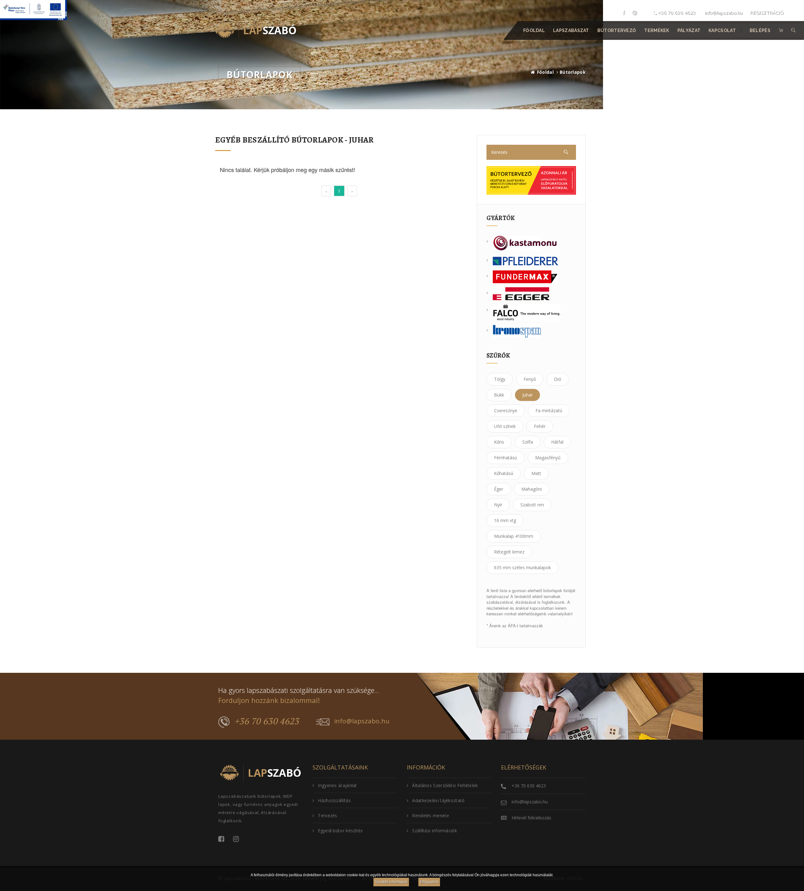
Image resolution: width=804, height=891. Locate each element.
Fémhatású (505, 458)
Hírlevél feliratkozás (531, 818)
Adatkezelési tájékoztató (438, 800)
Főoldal (534, 30)
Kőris (499, 442)
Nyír (498, 505)
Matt (536, 473)
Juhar (527, 395)
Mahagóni (531, 489)
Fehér (540, 426)
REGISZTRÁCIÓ (767, 12)
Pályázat (688, 30)
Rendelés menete (430, 815)
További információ (391, 882)
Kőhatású (503, 473)
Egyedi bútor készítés (340, 831)
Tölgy (499, 379)
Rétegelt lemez (509, 552)
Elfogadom (429, 882)
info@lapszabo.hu (723, 12)
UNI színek (505, 426)
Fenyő (530, 379)
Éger (498, 489)
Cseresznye (505, 410)
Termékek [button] (656, 30)
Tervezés (327, 815)
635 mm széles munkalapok (522, 567)
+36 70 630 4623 (676, 12)
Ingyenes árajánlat (337, 785)
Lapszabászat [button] (571, 30)
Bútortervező (616, 30)
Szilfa (527, 442)
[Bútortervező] (531, 179)
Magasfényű (548, 458)
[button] (793, 30)
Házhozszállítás (334, 800)
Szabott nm (532, 505)
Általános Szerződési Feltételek (445, 785)
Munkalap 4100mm (513, 536)
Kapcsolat (722, 30)
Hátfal (557, 442)
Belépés (760, 30)
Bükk (499, 395)
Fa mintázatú (548, 410)
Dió (557, 379)
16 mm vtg (505, 520)
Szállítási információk (434, 831)
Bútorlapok (573, 72)
